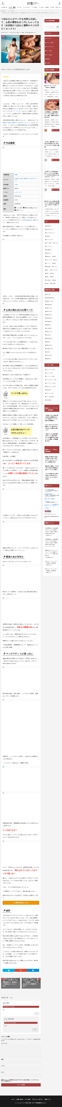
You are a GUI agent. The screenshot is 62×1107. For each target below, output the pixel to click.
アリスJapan (50, 396)
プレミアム (49, 393)
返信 (37, 1013)
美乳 (47, 276)
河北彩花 (49, 321)
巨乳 (47, 273)
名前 (2, 1059)
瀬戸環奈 (49, 318)
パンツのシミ (49, 246)
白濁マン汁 (33, 32)
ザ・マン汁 (17, 111)
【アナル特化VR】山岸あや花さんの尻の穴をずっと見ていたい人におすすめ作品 (51, 476)
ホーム (13, 1099)
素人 (47, 270)
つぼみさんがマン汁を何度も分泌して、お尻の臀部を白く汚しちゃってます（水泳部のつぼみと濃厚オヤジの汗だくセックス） (30, 12)
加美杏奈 (49, 304)
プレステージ (50, 369)
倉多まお (49, 311)
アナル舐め (34, 7)
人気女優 (28, 32)
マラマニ (46, 501)
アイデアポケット (51, 379)
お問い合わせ (19, 1099)
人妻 (56, 259)
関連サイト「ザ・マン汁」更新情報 (51, 409)
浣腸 (55, 280)
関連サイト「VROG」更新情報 (51, 450)
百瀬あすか (49, 348)
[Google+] (21, 970)
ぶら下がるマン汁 (50, 232)
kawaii (48, 389)
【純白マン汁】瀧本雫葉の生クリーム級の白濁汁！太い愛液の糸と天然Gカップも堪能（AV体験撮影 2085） (52, 438)
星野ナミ (49, 308)
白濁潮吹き (48, 249)
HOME (4, 11)
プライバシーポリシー (37, 1099)
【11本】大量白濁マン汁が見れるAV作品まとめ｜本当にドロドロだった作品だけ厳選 (51, 144)
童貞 (53, 276)
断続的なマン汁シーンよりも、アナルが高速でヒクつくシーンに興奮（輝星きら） (51, 553)
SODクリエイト (50, 386)
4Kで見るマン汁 (50, 229)
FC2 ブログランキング (50, 514)
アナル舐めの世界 (49, 489)
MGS (55, 256)
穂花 (48, 341)
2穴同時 (53, 283)
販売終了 (48, 236)
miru (48, 352)
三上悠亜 (49, 328)
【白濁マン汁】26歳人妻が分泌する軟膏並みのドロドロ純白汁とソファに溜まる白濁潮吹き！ (51, 418)
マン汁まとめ (26, 7)
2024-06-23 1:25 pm (8, 1006)
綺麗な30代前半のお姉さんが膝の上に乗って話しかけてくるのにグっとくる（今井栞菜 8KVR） (51, 459)
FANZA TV (48, 226)
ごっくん (48, 263)
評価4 (16, 174)
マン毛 (55, 266)
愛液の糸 (48, 256)
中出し (53, 273)
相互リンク (48, 1099)
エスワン (49, 373)
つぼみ (16, 184)
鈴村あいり (49, 301)
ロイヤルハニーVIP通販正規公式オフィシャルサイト (51, 505)
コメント (4, 1043)
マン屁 (56, 243)
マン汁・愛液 (12, 7)
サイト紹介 (27, 1099)
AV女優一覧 (4, 7)
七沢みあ (49, 355)
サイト (3, 1072)
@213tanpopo (27, 220)
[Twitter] (9, 970)
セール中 (19, 7)
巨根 (47, 283)
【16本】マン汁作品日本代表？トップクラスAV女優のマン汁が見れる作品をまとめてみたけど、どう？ (51, 174)
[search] (57, 27)
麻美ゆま (49, 314)
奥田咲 (48, 358)
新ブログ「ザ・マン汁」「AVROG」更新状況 (50, 86)
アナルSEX (41, 7)
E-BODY (48, 400)
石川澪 (48, 335)
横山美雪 (49, 338)
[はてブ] (33, 970)
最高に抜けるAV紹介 (49, 498)
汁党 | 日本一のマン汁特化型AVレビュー (36, 1102)
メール (3, 1065)
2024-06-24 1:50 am (10, 1022)
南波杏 (48, 325)
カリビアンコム (50, 383)
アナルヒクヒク (49, 239)
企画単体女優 (50, 297)
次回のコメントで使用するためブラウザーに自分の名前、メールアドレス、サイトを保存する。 (20, 1080)
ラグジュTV (54, 270)
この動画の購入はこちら (20, 902)
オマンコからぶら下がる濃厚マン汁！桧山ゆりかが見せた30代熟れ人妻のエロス (51, 427)
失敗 (55, 263)
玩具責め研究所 (48, 494)
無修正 (47, 7)
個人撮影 (48, 266)
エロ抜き (46, 508)
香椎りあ (49, 345)
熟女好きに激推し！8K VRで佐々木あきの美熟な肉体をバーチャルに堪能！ (52, 468)
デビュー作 (48, 259)
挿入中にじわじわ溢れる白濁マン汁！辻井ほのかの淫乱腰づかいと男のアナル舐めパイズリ (51, 204)
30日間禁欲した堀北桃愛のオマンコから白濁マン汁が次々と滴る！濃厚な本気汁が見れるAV (51, 114)
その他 (52, 7)
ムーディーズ (18, 192)
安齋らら (49, 331)
